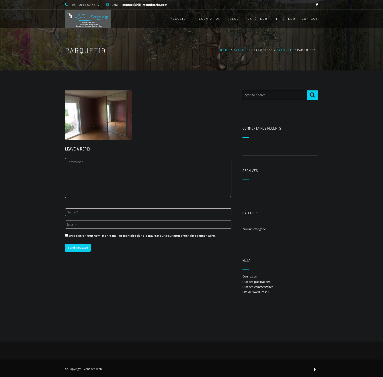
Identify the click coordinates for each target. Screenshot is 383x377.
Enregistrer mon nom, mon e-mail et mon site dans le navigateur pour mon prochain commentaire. (142, 236)
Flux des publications (256, 282)
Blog (234, 19)
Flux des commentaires (258, 287)
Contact (310, 19)
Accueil (178, 19)
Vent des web (93, 369)
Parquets (241, 50)
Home (225, 50)
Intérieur (285, 19)
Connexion (249, 276)
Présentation (208, 19)
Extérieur (257, 19)
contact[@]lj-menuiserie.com (145, 4)
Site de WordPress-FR (257, 292)
